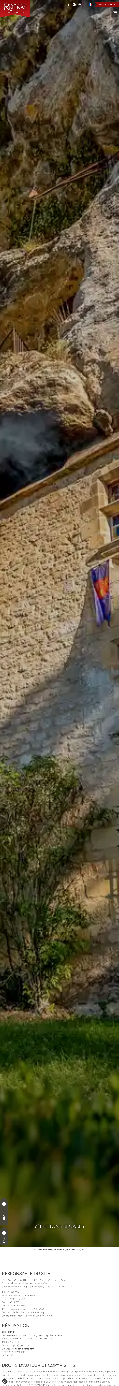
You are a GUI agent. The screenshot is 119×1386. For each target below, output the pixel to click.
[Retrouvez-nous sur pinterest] (80, 5)
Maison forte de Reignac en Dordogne (51, 1249)
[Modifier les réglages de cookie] (4, 1381)
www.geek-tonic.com (23, 1348)
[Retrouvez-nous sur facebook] (69, 5)
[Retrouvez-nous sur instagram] (74, 5)
